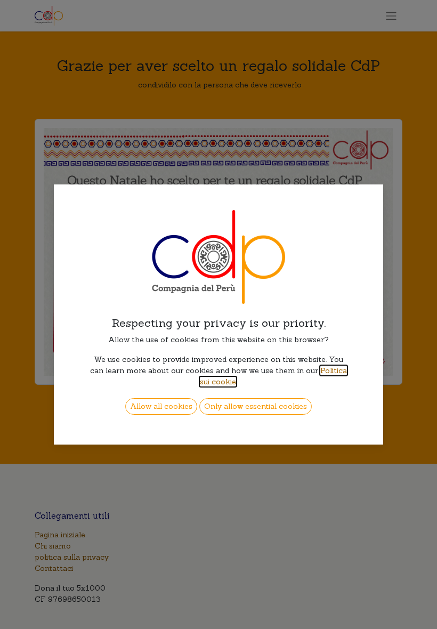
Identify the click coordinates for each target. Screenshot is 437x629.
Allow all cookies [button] (161, 406)
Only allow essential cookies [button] (255, 406)
